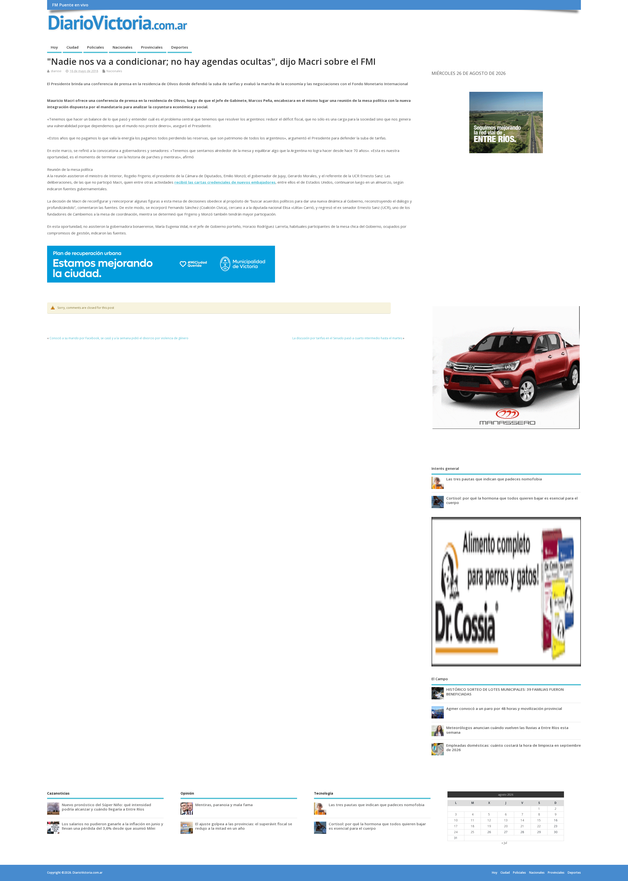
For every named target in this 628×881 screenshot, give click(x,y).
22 (539, 826)
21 (522, 826)
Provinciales (152, 47)
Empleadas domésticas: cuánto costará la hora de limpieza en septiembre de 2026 (513, 747)
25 (472, 832)
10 (456, 820)
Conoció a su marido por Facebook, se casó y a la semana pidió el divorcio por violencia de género (119, 338)
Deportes (179, 47)
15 (539, 820)
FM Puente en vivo (70, 5)
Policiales (95, 47)
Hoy (54, 47)
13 (506, 820)
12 (489, 820)
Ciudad (72, 47)
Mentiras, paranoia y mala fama (224, 804)
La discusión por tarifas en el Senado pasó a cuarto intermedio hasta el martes (347, 338)
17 (456, 826)
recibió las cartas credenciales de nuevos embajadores (224, 182)
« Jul (504, 843)
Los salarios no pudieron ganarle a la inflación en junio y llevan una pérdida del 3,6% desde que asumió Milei (112, 826)
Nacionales (122, 47)
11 (472, 820)
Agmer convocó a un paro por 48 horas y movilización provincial (504, 708)
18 (472, 826)
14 (522, 820)
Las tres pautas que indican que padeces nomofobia (494, 478)
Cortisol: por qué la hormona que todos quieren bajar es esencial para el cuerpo (512, 500)
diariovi (56, 71)
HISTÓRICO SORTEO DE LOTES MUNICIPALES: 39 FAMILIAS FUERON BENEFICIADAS (505, 691)
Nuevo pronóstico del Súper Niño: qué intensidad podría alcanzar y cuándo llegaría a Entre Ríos (106, 807)
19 (489, 826)
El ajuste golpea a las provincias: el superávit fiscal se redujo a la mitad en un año (243, 826)
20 (506, 826)
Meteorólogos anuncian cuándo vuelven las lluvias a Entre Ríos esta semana (507, 729)
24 (456, 832)
